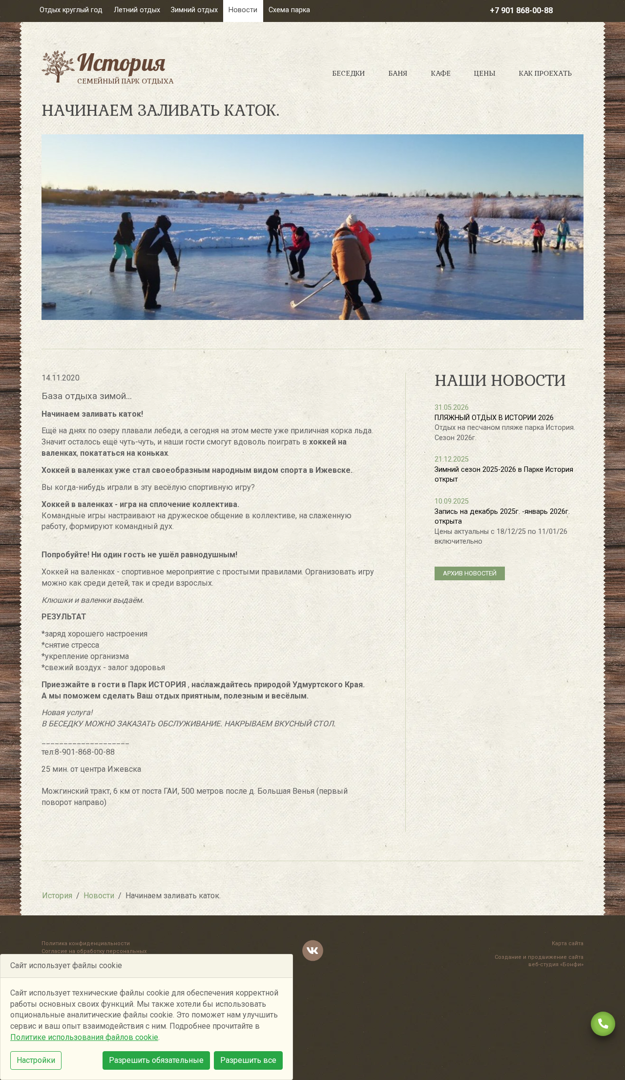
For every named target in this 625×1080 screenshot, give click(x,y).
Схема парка (289, 10)
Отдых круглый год (71, 10)
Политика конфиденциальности (86, 943)
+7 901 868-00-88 (521, 10)
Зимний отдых (194, 10)
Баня (398, 73)
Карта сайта (567, 943)
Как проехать (545, 73)
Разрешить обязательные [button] (156, 1060)
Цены (485, 73)
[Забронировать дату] (603, 1024)
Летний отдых (137, 10)
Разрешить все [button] (248, 1060)
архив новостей (470, 573)
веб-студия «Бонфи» (555, 964)
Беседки (348, 73)
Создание (508, 957)
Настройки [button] (36, 1060)
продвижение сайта (555, 957)
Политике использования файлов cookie (84, 1037)
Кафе (441, 73)
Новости (243, 10)
